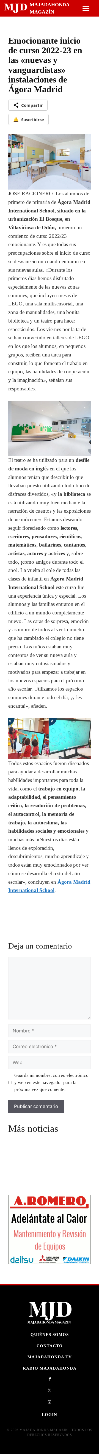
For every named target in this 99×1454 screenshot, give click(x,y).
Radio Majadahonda (49, 1368)
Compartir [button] (32, 105)
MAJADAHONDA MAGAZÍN (49, 8)
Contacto (50, 1345)
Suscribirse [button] (28, 119)
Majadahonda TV (50, 1356)
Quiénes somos (50, 1334)
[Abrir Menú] (86, 8)
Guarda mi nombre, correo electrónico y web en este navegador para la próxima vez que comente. (51, 1082)
